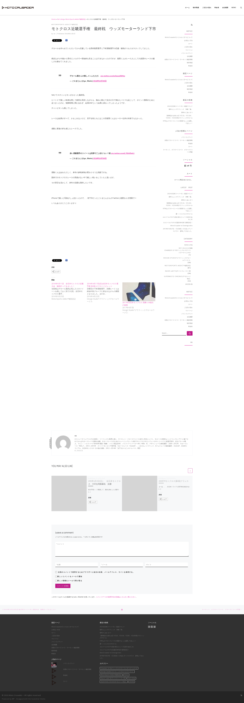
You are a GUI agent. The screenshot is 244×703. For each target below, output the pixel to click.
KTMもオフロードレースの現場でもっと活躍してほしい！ (178, 122)
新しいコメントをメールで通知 (69, 576)
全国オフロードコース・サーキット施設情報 (179, 59)
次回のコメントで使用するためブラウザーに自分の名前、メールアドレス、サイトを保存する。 (96, 572)
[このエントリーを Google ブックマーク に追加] (66, 40)
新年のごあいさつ (187, 112)
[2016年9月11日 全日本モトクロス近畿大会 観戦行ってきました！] (69, 291)
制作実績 (190, 63)
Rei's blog (60, 19)
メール (104, 565)
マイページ (189, 50)
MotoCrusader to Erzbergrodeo (181, 225)
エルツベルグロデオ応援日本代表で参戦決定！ (178, 222)
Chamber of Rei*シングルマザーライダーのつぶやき (177, 251)
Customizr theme (38, 699)
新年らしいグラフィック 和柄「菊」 (181, 109)
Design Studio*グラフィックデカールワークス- (177, 259)
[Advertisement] (177, 385)
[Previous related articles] (185, 470)
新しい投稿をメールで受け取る (69, 581)
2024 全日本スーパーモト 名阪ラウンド (180, 106)
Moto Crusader (15, 695)
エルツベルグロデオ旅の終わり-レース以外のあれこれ (178, 218)
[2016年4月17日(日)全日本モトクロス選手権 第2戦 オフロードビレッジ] (104, 292)
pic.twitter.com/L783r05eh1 (122, 153)
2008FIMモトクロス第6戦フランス (174, 481)
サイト (149, 565)
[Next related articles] (190, 470)
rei (54, 33)
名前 (58, 565)
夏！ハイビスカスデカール (184, 214)
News (186, 245)
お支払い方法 (188, 40)
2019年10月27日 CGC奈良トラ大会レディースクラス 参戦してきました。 (178, 230)
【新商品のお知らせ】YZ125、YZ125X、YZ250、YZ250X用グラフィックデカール (179, 117)
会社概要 (190, 56)
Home (53, 19)
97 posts (79, 450)
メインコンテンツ (187, 53)
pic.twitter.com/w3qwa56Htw (113, 76)
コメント (60, 544)
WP (13, 699)
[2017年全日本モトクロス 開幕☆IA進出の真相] (138, 291)
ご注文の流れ (188, 47)
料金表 (190, 66)
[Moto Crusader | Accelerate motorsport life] (18, 7)
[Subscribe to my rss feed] (192, 24)
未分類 (187, 284)
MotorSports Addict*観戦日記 (75, 19)
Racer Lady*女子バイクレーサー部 (178, 271)
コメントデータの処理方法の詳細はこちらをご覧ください (116, 597)
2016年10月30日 (100, 81)
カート (190, 44)
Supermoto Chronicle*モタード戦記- (177, 277)
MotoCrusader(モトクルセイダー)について (179, 37)
